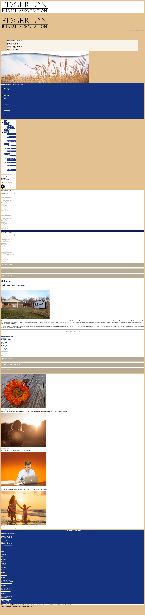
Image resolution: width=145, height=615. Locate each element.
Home (2, 551)
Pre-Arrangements (11, 100)
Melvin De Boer (5, 342)
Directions (3, 570)
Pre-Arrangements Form (13, 101)
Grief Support (10, 113)
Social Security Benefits (13, 117)
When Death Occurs (12, 114)
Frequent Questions (12, 118)
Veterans (6, 104)
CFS (44, 604)
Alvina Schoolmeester (7, 336)
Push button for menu (17, 84)
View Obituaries (5, 409)
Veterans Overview (12, 105)
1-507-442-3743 (14, 45)
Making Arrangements (12, 111)
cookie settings (37, 606)
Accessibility (68, 604)
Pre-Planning (4, 525)
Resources (7, 110)
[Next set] (1, 196)
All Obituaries (4, 556)
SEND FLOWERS (140, 30)
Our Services (4, 575)
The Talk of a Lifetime (12, 103)
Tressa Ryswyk (5, 345)
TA (47, 604)
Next (2, 355)
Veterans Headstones (12, 107)
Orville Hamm (4, 351)
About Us (6, 90)
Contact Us (9, 92)
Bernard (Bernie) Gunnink (7, 339)
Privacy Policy (4, 564)
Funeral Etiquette (11, 115)
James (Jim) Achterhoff (7, 348)
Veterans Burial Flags (12, 108)
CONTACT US (132, 30)
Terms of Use (52, 604)
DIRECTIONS (77, 331)
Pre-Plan (6, 98)
